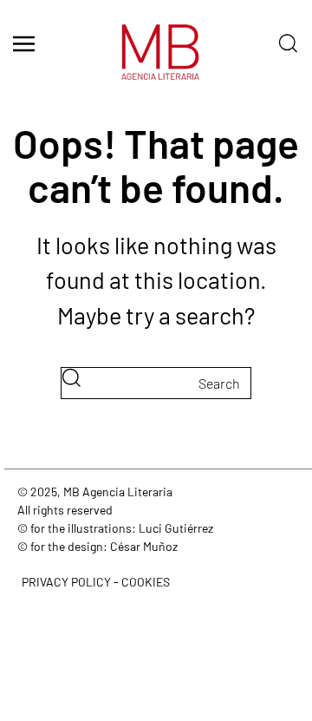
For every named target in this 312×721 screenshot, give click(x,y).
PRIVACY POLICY (66, 581)
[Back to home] (156, 60)
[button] (24, 43)
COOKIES (145, 581)
